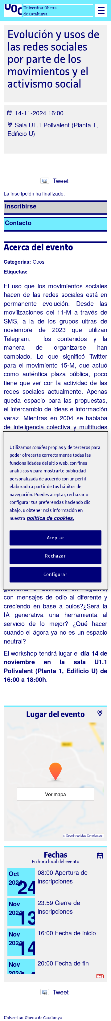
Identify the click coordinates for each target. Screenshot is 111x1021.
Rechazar (55, 556)
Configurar (55, 574)
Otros (38, 261)
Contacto (18, 222)
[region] (55, 510)
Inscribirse (20, 205)
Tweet (61, 180)
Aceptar (55, 537)
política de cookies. (50, 518)
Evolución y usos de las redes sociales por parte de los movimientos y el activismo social (53, 59)
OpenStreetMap (76, 836)
